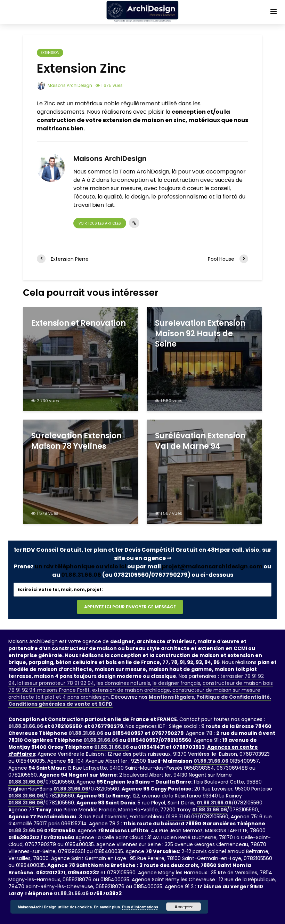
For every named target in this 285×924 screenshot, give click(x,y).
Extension (50, 52)
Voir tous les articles (100, 223)
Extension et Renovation (78, 323)
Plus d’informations (140, 906)
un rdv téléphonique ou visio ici (80, 566)
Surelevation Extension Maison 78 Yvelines (76, 441)
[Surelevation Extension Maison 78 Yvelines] (80, 471)
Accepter (183, 906)
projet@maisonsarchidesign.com (212, 566)
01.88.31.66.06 (81, 575)
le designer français (176, 683)
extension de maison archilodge (131, 690)
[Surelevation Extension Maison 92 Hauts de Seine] (204, 359)
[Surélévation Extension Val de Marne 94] (204, 471)
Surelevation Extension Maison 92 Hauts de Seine (200, 333)
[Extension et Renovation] (80, 359)
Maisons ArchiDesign (69, 85)
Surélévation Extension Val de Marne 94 (200, 441)
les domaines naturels (123, 683)
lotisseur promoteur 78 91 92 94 (55, 683)
